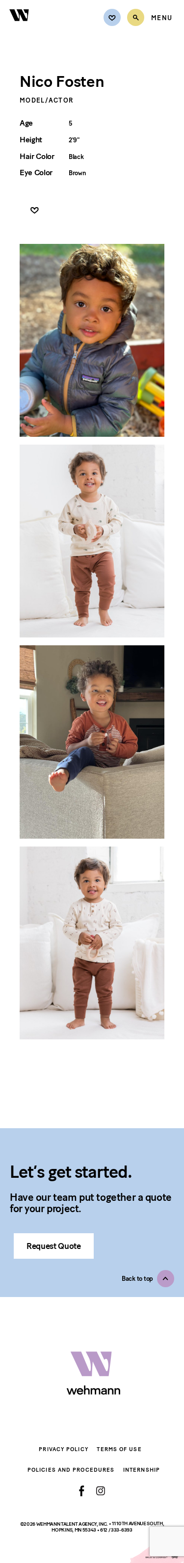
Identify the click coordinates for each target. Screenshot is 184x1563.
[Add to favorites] (35, 211)
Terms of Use (119, 1449)
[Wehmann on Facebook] (81, 1490)
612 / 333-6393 (116, 1530)
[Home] (19, 26)
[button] (148, 1278)
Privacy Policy (63, 1449)
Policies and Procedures (70, 1470)
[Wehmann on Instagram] (100, 1490)
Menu (161, 18)
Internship (141, 1470)
